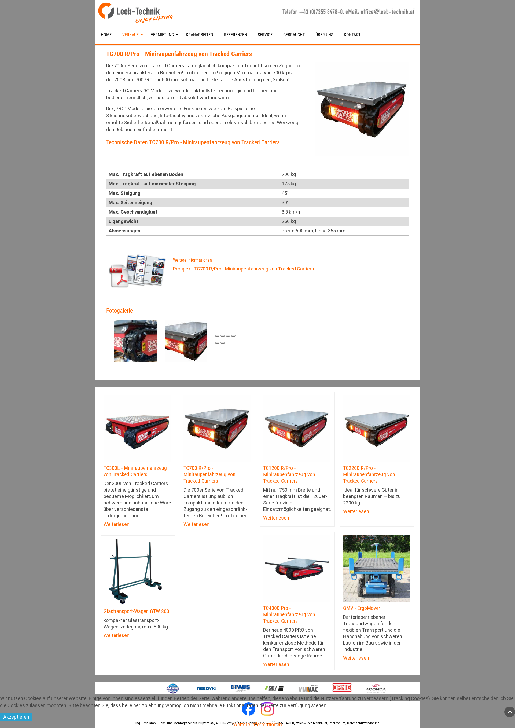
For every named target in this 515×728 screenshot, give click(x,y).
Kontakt (352, 34)
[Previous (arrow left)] (217, 343)
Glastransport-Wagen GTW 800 (136, 611)
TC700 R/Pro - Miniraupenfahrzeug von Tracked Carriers (209, 474)
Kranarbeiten (199, 34)
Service (265, 34)
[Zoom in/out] (233, 336)
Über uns (324, 34)
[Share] (222, 336)
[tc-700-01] (135, 340)
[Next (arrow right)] (222, 343)
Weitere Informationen (257, 724)
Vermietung (162, 34)
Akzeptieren (16, 717)
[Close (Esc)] (217, 336)
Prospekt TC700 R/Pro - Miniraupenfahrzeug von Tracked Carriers (243, 269)
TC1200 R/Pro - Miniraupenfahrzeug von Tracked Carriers (289, 474)
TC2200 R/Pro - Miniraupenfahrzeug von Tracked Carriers (369, 474)
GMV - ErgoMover (361, 608)
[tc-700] (186, 340)
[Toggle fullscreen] (228, 336)
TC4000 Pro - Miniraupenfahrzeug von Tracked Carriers (289, 614)
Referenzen (235, 34)
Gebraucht (294, 34)
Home (106, 34)
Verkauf (130, 34)
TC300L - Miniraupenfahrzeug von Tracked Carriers (135, 471)
